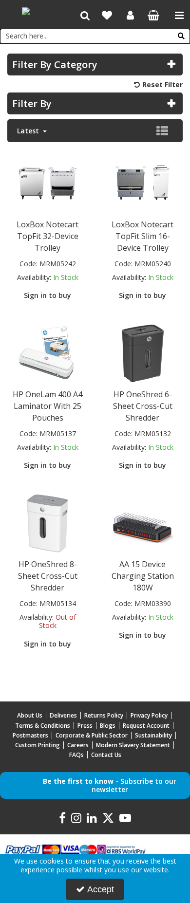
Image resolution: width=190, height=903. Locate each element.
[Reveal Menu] (179, 15)
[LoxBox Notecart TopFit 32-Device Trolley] (48, 181)
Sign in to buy (47, 295)
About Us (29, 715)
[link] (62, 818)
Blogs (107, 725)
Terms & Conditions (42, 725)
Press (85, 725)
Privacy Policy (149, 715)
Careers (78, 745)
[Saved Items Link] (107, 15)
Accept (100, 889)
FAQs (76, 754)
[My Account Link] (130, 15)
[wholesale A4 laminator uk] (48, 351)
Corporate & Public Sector (92, 735)
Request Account (146, 725)
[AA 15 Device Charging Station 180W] (143, 521)
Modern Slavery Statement (133, 745)
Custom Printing (37, 745)
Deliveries (63, 715)
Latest (29, 131)
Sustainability (153, 735)
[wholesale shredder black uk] (143, 351)
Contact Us (106, 754)
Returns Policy (103, 715)
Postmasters (30, 735)
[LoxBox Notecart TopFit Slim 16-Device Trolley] (143, 181)
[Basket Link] (153, 16)
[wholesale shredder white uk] (48, 521)
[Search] (181, 36)
